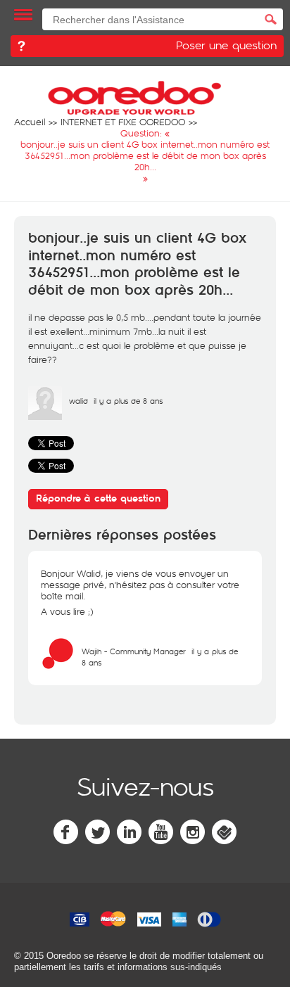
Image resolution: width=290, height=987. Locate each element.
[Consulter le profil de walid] (45, 416)
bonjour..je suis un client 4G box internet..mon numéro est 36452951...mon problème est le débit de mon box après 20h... (137, 264)
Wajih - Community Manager (134, 651)
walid (78, 400)
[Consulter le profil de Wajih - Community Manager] (58, 667)
